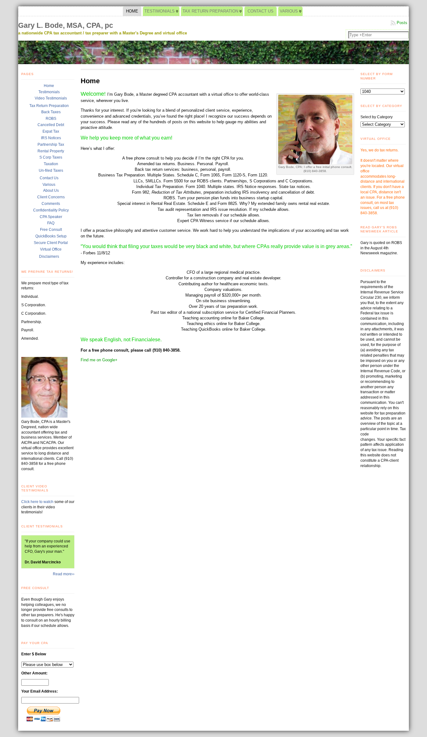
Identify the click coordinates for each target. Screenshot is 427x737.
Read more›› (63, 574)
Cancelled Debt (51, 125)
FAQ (50, 223)
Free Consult (51, 229)
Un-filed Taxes (51, 170)
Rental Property (51, 151)
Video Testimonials (51, 98)
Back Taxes (51, 112)
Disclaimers (49, 256)
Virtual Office (51, 249)
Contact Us (49, 178)
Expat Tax (51, 131)
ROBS (51, 118)
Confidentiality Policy (51, 210)
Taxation (51, 164)
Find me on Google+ (99, 360)
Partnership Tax (51, 144)
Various (49, 184)
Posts (402, 22)
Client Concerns (51, 197)
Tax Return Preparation (49, 106)
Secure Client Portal (51, 243)
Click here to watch (37, 502)
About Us (51, 190)
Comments (51, 203)
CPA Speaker (51, 217)
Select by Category (376, 117)
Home (49, 86)
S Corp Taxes (50, 157)
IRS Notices (51, 138)
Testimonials (49, 92)
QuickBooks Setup (51, 236)
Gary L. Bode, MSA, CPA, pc (65, 25)
